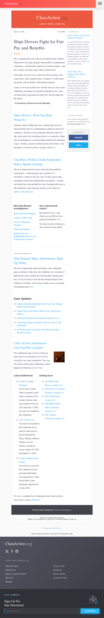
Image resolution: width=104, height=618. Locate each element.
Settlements (10, 570)
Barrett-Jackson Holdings (24, 213)
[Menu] (100, 4)
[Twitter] (7, 551)
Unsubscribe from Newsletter (52, 528)
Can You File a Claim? (30, 345)
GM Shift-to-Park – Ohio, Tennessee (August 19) (53, 407)
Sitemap (8, 581)
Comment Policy (60, 577)
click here (35, 499)
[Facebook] (12, 551)
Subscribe (90, 611)
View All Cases (11, 566)
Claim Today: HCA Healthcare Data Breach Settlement (76, 74)
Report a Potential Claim (15, 573)
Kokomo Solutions (22, 229)
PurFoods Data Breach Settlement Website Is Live (38, 318)
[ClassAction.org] (48, 4)
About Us (9, 577)
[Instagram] (16, 551)
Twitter (40, 367)
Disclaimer (57, 570)
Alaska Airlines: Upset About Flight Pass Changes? (78, 36)
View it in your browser (62, 510)
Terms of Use (59, 566)
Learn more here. (26, 191)
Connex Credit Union (23, 217)
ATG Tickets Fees (27, 419)
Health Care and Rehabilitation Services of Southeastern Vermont (25, 236)
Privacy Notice (59, 573)
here (54, 147)
